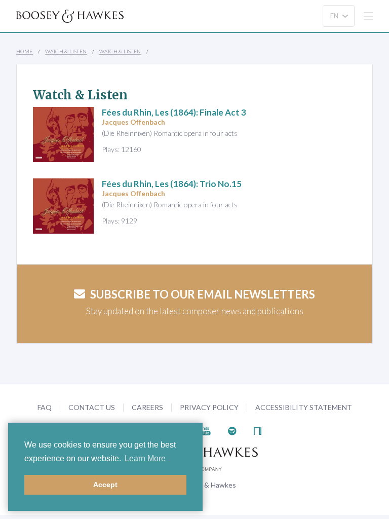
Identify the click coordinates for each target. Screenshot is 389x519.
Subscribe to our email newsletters (202, 294)
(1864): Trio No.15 (172, 183)
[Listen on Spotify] (232, 430)
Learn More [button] (145, 458)
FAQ (44, 407)
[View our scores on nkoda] (257, 430)
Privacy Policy (209, 407)
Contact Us (91, 407)
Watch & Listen (66, 51)
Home (24, 51)
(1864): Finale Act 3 (174, 112)
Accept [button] (105, 484)
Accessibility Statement (303, 407)
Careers (147, 407)
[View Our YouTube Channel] (206, 430)
